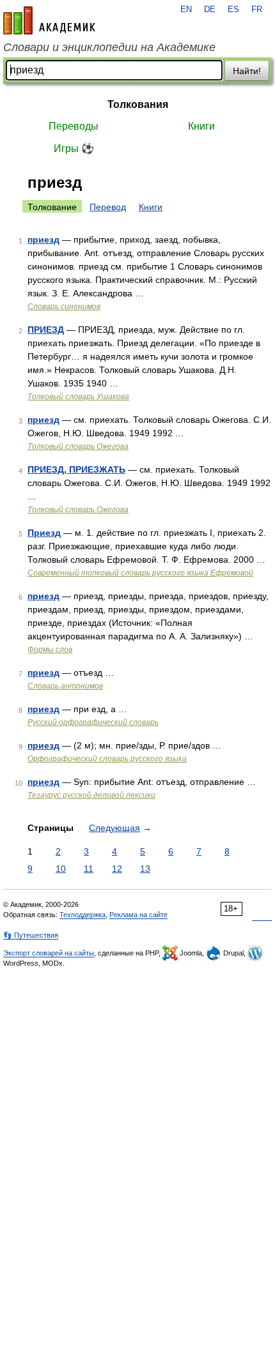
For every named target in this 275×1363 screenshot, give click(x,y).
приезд (43, 239)
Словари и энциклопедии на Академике (109, 47)
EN (186, 9)
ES (233, 9)
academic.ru (49, 20)
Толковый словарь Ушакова (78, 396)
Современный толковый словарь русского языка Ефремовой (140, 572)
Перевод (108, 207)
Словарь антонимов (65, 686)
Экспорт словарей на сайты (48, 953)
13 (145, 869)
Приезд (44, 533)
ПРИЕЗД (46, 329)
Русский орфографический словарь (93, 722)
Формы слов (50, 649)
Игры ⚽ (74, 148)
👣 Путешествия (30, 935)
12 (117, 869)
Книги (201, 126)
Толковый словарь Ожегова (78, 446)
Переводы (73, 126)
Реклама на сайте (138, 914)
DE (210, 9)
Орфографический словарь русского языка (107, 758)
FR (256, 9)
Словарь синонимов (64, 306)
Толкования (137, 104)
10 (61, 869)
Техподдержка (82, 914)
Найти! (247, 71)
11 (88, 869)
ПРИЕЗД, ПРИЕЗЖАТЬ (76, 469)
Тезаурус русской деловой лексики (91, 795)
